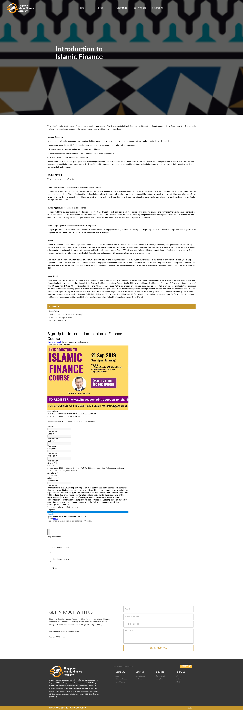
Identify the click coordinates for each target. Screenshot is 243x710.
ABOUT (100, 8)
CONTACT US (157, 8)
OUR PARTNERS (140, 8)
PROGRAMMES (121, 8)
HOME (81, 8)
